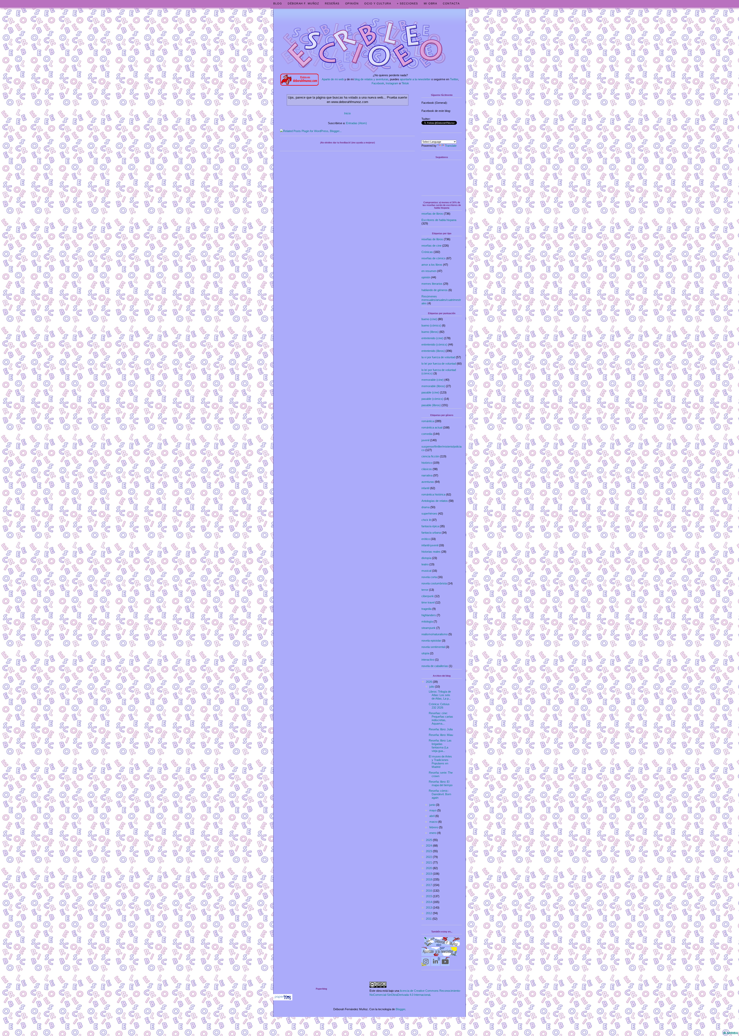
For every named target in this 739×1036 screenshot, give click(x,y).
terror (424, 589)
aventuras (427, 481)
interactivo (427, 659)
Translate (450, 145)
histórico (426, 462)
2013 (429, 907)
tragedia (426, 608)
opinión (425, 277)
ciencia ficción (430, 456)
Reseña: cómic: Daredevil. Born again (440, 794)
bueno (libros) (430, 331)
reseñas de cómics (433, 258)
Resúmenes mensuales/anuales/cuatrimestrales (441, 300)
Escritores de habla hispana (438, 220)
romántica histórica (433, 494)
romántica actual (431, 427)
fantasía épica (430, 526)
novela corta (429, 577)
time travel (428, 602)
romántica (427, 421)
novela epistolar (431, 640)
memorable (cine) (432, 379)
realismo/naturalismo (434, 634)
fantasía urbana (431, 532)
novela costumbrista (434, 583)
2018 (429, 879)
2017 (429, 885)
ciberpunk (427, 596)
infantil (425, 488)
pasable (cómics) (432, 398)
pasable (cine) (430, 392)
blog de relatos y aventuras (371, 79)
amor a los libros (431, 264)
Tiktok (405, 83)
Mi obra (430, 3)
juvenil (425, 440)
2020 (429, 868)
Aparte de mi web (333, 79)
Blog (277, 3)
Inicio (347, 113)
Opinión (352, 3)
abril (432, 816)
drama (425, 507)
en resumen (428, 271)
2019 (429, 873)
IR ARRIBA (730, 1033)
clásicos (426, 469)
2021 (429, 862)
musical (426, 570)
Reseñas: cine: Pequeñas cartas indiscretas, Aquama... (441, 718)
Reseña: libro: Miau (441, 734)
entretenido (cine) (432, 338)
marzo (433, 821)
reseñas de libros (432, 213)
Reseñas (332, 3)
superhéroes (429, 513)
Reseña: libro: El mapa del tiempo (440, 783)
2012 (429, 913)
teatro (425, 564)
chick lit (426, 519)
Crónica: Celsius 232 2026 (439, 705)
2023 (429, 851)
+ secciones (407, 3)
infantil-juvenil (429, 545)
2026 (429, 681)
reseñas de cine (431, 245)
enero (433, 832)
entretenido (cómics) (434, 344)
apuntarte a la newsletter (415, 79)
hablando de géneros (434, 290)
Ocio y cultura (377, 3)
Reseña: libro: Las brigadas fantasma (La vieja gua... (440, 745)
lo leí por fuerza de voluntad (438, 363)
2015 (429, 896)
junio (432, 804)
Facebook (378, 83)
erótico (425, 539)
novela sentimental (433, 647)
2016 (429, 890)
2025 (429, 840)
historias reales (431, 551)
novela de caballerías (434, 666)
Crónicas (427, 252)
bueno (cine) (429, 319)
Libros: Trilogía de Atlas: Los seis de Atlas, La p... (440, 695)
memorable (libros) (433, 386)
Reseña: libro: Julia (441, 729)
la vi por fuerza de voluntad (438, 357)
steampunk (428, 627)
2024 (429, 845)
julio (432, 686)
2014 (429, 902)
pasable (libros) (431, 405)
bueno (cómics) (431, 325)
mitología (427, 621)
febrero (434, 827)
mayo (433, 810)
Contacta (451, 3)
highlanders (428, 615)
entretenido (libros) (433, 350)
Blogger (400, 1009)
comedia (426, 433)
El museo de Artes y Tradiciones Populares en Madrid (440, 761)
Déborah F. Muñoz (303, 3)
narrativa (426, 475)
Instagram (392, 83)
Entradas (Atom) (356, 123)
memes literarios (431, 283)
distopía (426, 558)
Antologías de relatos (434, 500)
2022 (429, 857)
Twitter (454, 79)
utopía (425, 653)
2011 (429, 918)
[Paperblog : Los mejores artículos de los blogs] (282, 999)
